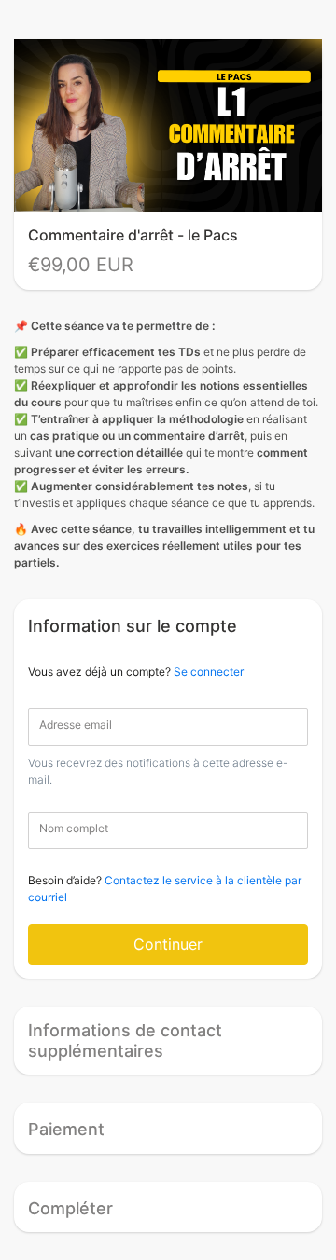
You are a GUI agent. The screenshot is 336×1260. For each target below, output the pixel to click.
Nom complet (73, 828)
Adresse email (75, 725)
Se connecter (209, 671)
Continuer (168, 944)
